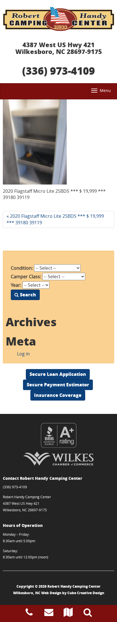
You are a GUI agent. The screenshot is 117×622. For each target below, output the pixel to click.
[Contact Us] (48, 614)
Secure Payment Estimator (58, 384)
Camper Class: (26, 276)
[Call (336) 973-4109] (29, 614)
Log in (23, 354)
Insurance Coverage (58, 395)
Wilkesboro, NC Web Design (37, 592)
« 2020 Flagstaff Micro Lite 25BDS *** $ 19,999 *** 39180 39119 (55, 219)
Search (27, 294)
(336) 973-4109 (58, 70)
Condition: (22, 268)
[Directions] (68, 614)
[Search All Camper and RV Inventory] (87, 614)
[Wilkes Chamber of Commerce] (58, 458)
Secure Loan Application (58, 374)
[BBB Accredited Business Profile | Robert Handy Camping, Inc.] (58, 435)
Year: (16, 285)
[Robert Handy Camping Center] (58, 19)
